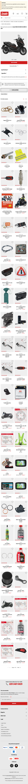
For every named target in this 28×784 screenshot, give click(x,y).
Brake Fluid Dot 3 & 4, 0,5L (21, 543)
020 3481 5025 (15, 684)
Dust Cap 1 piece (21, 590)
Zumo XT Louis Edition (7, 496)
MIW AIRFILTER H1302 (21, 661)
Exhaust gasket (7, 519)
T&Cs (2, 725)
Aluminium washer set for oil (21, 143)
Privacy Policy (4, 727)
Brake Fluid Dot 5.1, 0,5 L (20, 638)
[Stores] (13, 14)
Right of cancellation (5, 729)
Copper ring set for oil (7, 120)
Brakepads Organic (7, 661)
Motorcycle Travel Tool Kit (21, 235)
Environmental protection (6, 735)
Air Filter (7, 473)
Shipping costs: (7, 778)
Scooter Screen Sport (21, 120)
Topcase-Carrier (7, 330)
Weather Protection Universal (20, 211)
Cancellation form (4, 731)
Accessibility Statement (5, 733)
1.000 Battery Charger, (21, 378)
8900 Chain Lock (7, 259)
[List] (26, 99)
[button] (26, 18)
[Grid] (24, 99)
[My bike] (18, 14)
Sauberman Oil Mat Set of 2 (21, 259)
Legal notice (3, 723)
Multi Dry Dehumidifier (7, 306)
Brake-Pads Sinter (7, 449)
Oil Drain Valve (7, 166)
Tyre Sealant (7, 543)
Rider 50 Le (21, 496)
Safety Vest (21, 166)
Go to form (23, 84)
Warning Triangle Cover (21, 282)
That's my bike (14, 62)
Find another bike (13, 65)
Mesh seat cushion (7, 143)
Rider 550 (21, 473)
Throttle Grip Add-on (7, 402)
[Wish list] (22, 14)
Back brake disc (7, 638)
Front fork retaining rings (7, 566)
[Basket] (26, 14)
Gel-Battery (21, 402)
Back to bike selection (6, 24)
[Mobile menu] (2, 18)
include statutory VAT (10, 775)
